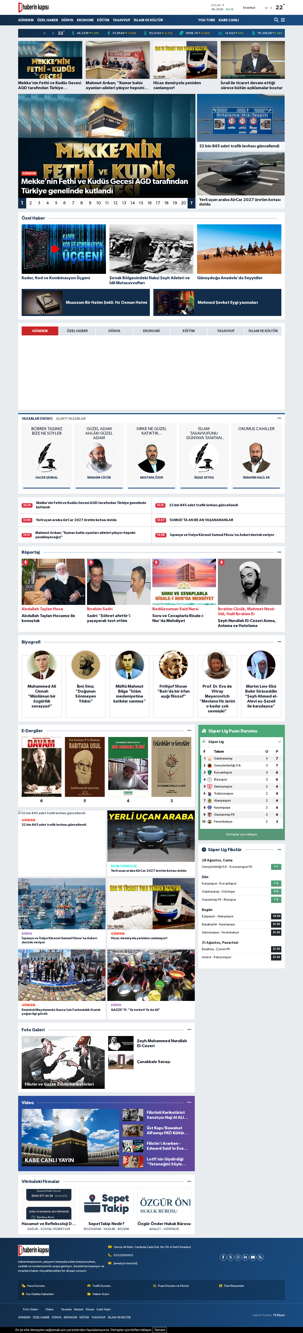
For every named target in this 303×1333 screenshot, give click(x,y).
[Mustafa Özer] (99, 457)
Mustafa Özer (99, 477)
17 (158, 203)
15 (141, 203)
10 (98, 203)
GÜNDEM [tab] (40, 331)
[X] (230, 1257)
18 (166, 203)
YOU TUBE (206, 20)
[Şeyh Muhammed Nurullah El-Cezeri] (121, 1043)
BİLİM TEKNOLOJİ (124, 866)
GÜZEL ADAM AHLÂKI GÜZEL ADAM (46, 433)
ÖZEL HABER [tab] (77, 331)
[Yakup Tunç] (256, 457)
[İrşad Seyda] (151, 457)
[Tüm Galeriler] (189, 1030)
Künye (90, 1309)
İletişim (78, 1309)
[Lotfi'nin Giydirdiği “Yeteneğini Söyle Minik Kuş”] (133, 1161)
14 (132, 203)
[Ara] (276, 20)
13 (124, 203)
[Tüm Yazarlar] (279, 418)
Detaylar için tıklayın (241, 834)
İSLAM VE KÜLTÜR (148, 20)
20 (183, 203)
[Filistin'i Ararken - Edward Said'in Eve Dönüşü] (133, 1146)
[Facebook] (223, 1257)
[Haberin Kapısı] (33, 7)
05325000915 (123, 1255)
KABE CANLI (229, 20)
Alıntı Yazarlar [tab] (71, 418)
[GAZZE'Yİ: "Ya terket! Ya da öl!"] (151, 975)
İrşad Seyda (151, 477)
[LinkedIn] (245, 1257)
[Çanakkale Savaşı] (121, 1061)
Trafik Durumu (101, 1285)
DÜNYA (67, 20)
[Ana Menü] (282, 20)
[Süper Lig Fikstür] (279, 850)
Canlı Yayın (103, 1309)
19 (175, 203)
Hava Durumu (36, 1285)
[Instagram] (238, 1257)
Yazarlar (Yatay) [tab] (37, 418)
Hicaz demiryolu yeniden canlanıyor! (139, 938)
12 (115, 203)
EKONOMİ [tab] (151, 331)
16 (149, 203)
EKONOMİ (85, 20)
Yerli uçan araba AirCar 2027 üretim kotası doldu (76, 520)
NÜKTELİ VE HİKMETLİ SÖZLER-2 (256, 431)
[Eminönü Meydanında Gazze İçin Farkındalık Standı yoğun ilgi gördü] (62, 975)
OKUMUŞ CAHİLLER (204, 429)
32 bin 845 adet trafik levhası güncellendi (203, 505)
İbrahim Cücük (47, 477)
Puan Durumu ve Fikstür (173, 1285)
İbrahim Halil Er (204, 477)
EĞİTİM (103, 20)
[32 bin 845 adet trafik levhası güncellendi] (62, 813)
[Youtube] (252, 1257)
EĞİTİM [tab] (189, 331)
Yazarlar (66, 1309)
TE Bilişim (279, 1315)
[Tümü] (279, 552)
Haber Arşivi (101, 1294)
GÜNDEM (26, 20)
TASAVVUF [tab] (226, 331)
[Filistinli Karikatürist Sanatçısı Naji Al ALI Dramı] (133, 1115)
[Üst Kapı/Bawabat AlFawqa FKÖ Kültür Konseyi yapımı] (133, 1130)
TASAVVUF (121, 20)
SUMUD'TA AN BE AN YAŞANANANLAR (201, 520)
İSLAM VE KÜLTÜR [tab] (263, 331)
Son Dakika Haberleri (40, 1294)
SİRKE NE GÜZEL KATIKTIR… (99, 431)
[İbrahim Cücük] (46, 457)
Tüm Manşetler (234, 1285)
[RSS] (260, 1257)
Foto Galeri (30, 1309)
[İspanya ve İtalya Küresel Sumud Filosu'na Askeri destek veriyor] (62, 904)
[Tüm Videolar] (189, 1103)
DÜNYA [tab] (114, 331)
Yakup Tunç (256, 477)
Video (50, 1309)
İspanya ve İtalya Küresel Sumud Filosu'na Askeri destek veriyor (222, 535)
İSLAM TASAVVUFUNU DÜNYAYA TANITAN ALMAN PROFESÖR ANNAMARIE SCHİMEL (151, 433)
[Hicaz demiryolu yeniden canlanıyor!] (151, 904)
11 (107, 203)
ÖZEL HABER (47, 20)
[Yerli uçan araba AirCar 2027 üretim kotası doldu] (151, 836)
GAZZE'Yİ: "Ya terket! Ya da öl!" (135, 1009)
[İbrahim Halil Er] (203, 457)
